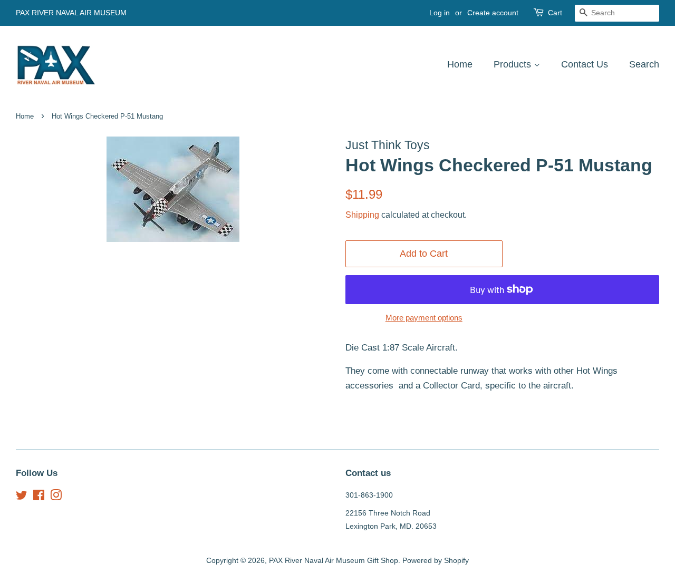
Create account (492, 12)
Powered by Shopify (435, 560)
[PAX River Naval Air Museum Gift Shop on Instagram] (56, 497)
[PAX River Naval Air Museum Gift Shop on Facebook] (39, 497)
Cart (555, 12)
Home (459, 64)
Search (644, 64)
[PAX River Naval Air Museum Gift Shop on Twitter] (21, 497)
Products (514, 64)
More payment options (423, 317)
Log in (439, 12)
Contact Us (584, 64)
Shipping (362, 214)
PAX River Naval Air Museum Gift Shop (333, 560)
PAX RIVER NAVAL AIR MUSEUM (71, 12)
